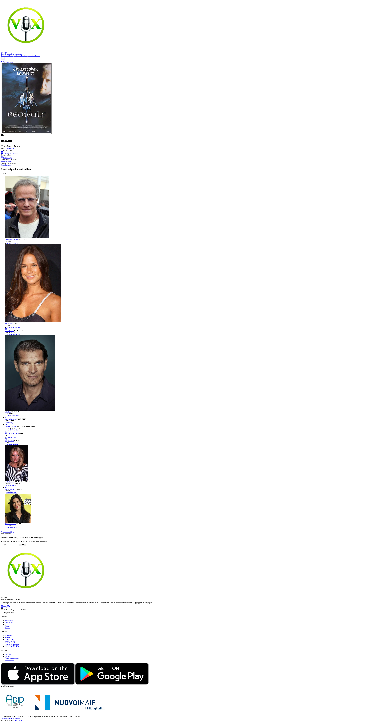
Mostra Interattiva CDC (12, 646)
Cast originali (9, 622)
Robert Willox (9, 489)
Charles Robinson (10, 426)
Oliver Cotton (9, 331)
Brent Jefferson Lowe (12, 433)
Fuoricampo (25, 56)
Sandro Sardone (11, 493)
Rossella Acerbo (11, 527)
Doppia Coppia (10, 639)
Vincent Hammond (11, 419)
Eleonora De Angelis (13, 327)
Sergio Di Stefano (12, 243)
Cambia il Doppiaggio (12, 645)
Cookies (3, 718)
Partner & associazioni (12, 658)
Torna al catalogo (8, 532)
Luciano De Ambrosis (13, 334)
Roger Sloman (9, 441)
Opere (14, 56)
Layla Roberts (9, 482)
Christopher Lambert (11, 239)
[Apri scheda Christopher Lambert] (27, 238)
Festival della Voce (11, 643)
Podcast (7, 637)
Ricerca (7, 628)
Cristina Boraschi (11, 485)
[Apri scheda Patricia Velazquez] (18, 522)
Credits (17, 718)
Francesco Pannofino (13, 444)
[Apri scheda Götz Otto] (30, 410)
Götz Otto (8, 412)
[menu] (3, 58)
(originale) (9, 423)
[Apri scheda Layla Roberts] (16, 480)
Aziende (18, 56)
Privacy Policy (10, 718)
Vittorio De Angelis (12, 415)
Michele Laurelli (17, 720)
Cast (10, 56)
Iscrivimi (22, 545)
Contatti (37, 56)
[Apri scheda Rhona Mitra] (33, 322)
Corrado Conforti (11, 437)
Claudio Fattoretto (12, 430)
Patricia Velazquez (10, 524)
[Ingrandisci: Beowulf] (26, 98)
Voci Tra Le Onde (10, 641)
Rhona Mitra (9, 323)
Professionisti (5, 56)
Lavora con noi (9, 660)
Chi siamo (32, 56)
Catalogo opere (8, 62)
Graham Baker (9, 148)
